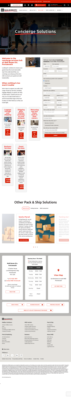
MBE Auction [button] (33, 10)
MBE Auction (28, 322)
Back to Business (28, 337)
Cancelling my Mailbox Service (8, 329)
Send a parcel (15, 304)
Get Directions (58, 286)
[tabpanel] (35, 228)
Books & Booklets (6, 341)
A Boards (4, 338)
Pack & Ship (50, 322)
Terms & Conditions (28, 358)
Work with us (50, 337)
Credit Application (28, 341)
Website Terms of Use (6, 358)
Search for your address (49, 90)
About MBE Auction (29, 324)
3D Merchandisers (6, 337)
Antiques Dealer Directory (30, 326)
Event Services (22, 186)
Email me (47, 80)
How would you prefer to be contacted (52, 78)
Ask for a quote (41, 5)
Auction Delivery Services (30, 328)
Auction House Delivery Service (31, 329)
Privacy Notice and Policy (17, 358)
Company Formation (6, 331)
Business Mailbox (35, 304)
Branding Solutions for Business (31, 340)
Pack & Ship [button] (40, 10)
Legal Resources (50, 346)
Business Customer (49, 123)
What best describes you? (49, 120)
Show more (6, 349)
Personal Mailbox (55, 304)
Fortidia (42, 358)
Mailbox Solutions (7, 322)
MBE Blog (49, 341)
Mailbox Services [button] (23, 10)
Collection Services (51, 331)
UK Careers (49, 338)
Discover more (24, 240)
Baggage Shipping (51, 326)
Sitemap (48, 343)
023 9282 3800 (13, 278)
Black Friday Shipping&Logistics (31, 338)
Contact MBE (50, 345)
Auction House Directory (30, 331)
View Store (12, 291)
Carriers (48, 328)
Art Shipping (49, 324)
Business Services (8, 180)
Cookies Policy (36, 358)
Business (27, 334)
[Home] (9, 5)
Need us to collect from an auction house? (35, 310)
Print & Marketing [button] (50, 10)
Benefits (4, 328)
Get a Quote (8, 132)
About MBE (50, 334)
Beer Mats (4, 340)
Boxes (3, 343)
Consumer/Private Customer (52, 125)
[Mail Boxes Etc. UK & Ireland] (9, 10)
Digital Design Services (29, 343)
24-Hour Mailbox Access (7, 324)
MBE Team (49, 340)
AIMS (3, 326)
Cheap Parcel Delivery (51, 329)
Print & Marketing (7, 334)
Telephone (47, 83)
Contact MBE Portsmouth (13, 280)
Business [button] (59, 10)
